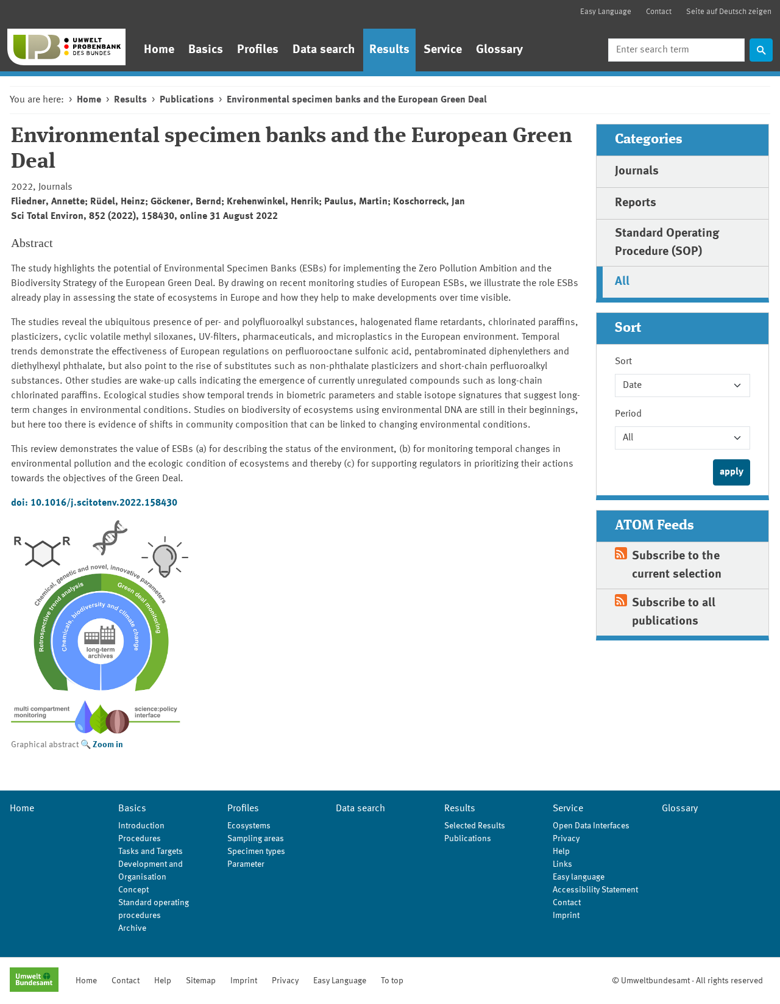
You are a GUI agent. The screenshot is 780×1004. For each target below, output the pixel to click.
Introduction (141, 826)
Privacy (566, 838)
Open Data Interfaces (591, 826)
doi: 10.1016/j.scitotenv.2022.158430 (94, 503)
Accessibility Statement (595, 890)
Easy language (578, 877)
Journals (637, 171)
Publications (187, 100)
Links (562, 864)
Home (159, 50)
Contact (659, 12)
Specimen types (256, 851)
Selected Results (474, 826)
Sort (623, 362)
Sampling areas (255, 838)
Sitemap (201, 981)
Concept (133, 890)
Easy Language (605, 12)
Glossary (499, 50)
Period (628, 414)
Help (561, 851)
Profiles (257, 50)
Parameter (245, 864)
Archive (132, 928)
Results (389, 50)
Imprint (566, 915)
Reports (635, 203)
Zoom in (108, 744)
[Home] (66, 47)
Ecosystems (249, 826)
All (622, 282)
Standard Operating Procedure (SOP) (667, 243)
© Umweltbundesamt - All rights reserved (687, 981)
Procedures (139, 838)
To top (392, 981)
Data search (323, 50)
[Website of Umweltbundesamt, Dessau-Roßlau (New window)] (34, 981)
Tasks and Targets (150, 851)
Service (443, 50)
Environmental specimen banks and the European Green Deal (357, 100)
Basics (205, 50)
